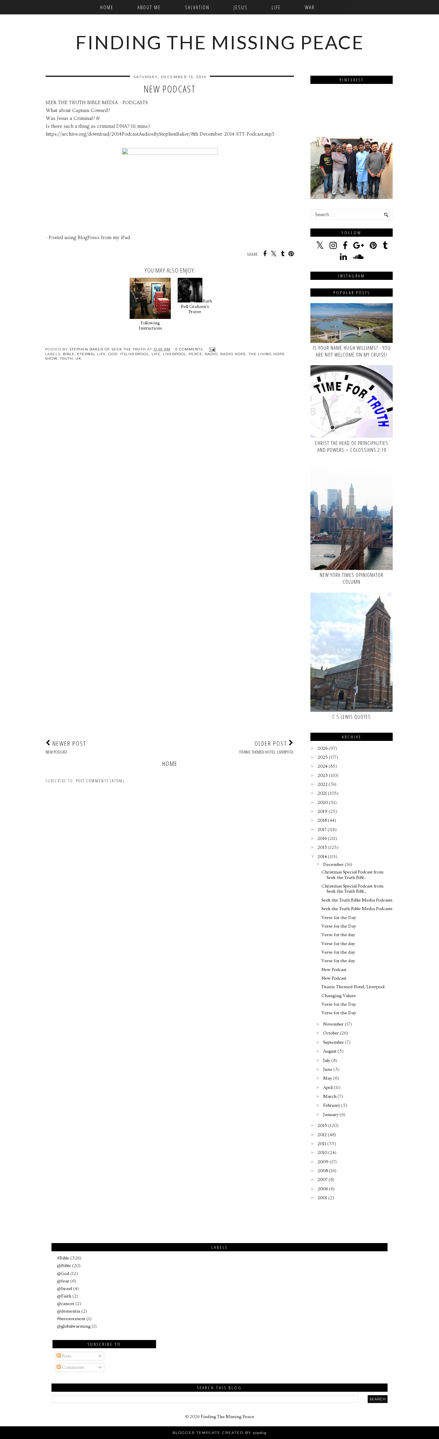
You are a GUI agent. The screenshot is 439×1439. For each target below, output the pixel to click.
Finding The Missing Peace (219, 42)
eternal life (91, 354)
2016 (322, 838)
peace (195, 354)
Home (107, 7)
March (329, 1096)
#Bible (63, 1258)
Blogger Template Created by (219, 1432)
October (331, 1033)
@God (63, 1273)
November (333, 1024)
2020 (323, 802)
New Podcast (333, 969)
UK (78, 358)
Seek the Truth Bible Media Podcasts (356, 900)
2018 (322, 820)
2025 (323, 757)
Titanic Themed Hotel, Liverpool (352, 986)
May (327, 1078)
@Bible (64, 1265)
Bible (69, 354)
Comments (72, 1367)
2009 (323, 1161)
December (333, 864)
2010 (322, 1152)
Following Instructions (150, 326)
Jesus (241, 7)
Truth (66, 358)
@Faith (64, 1296)
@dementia (68, 1311)
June (327, 1069)
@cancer (65, 1303)
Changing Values (338, 995)
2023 (323, 775)
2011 (322, 1143)
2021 (322, 793)
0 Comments (189, 349)
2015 (322, 847)
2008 (323, 1170)
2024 (323, 766)
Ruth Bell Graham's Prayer (196, 306)
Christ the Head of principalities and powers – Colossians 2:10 (351, 446)
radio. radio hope (225, 354)
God (113, 354)
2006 (323, 1189)
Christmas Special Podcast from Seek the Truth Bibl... (352, 875)
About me (149, 7)
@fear (63, 1281)
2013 (322, 1125)
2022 (323, 784)
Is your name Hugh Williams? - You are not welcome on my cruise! (352, 351)
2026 (323, 748)
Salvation (197, 7)
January (331, 1114)
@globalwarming (74, 1326)
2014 (322, 856)
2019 (323, 811)
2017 (322, 829)
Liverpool (174, 354)
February (331, 1105)
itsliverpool (134, 354)
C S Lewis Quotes (351, 716)
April (328, 1087)
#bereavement (71, 1318)
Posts (66, 1356)
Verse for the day (338, 934)
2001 (322, 1197)
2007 (323, 1179)
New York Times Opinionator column (351, 578)
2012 (322, 1134)
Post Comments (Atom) (100, 781)
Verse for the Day (338, 917)
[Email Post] (211, 349)
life (156, 354)
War (310, 7)
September (333, 1042)
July (326, 1060)
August (329, 1051)
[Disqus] (170, 465)
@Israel (64, 1288)
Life (276, 7)
